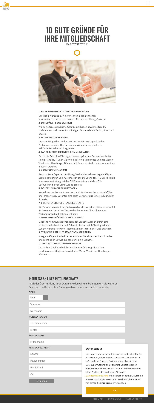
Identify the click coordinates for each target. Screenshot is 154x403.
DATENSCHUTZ (134, 398)
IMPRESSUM (114, 398)
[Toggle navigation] (148, 3)
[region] (115, 370)
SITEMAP (98, 398)
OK (114, 390)
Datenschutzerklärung (97, 375)
